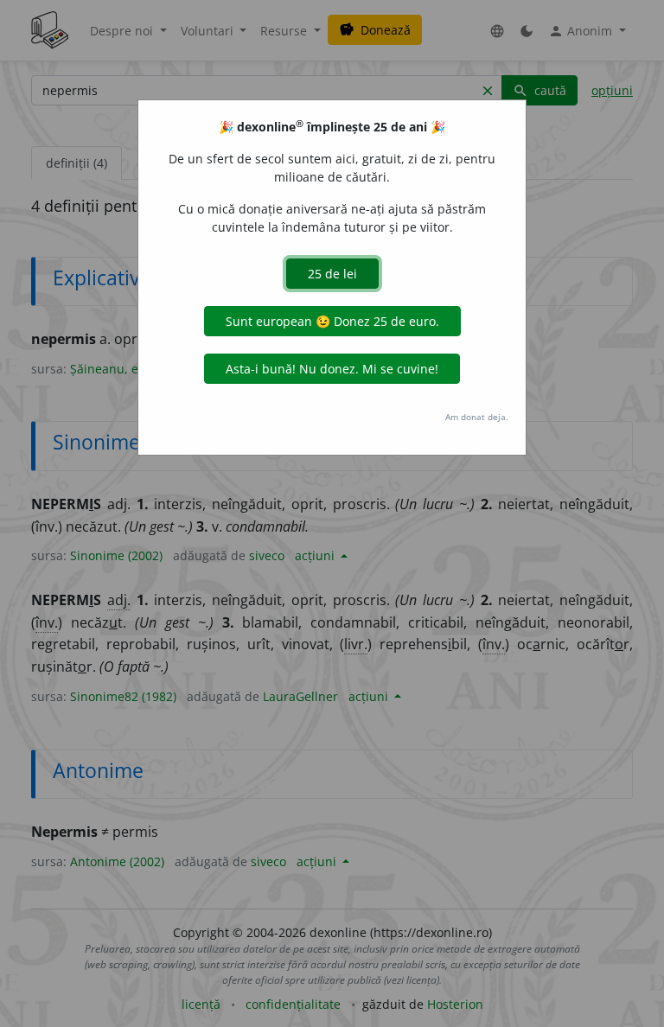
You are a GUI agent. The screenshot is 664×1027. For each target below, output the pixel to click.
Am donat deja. (476, 417)
